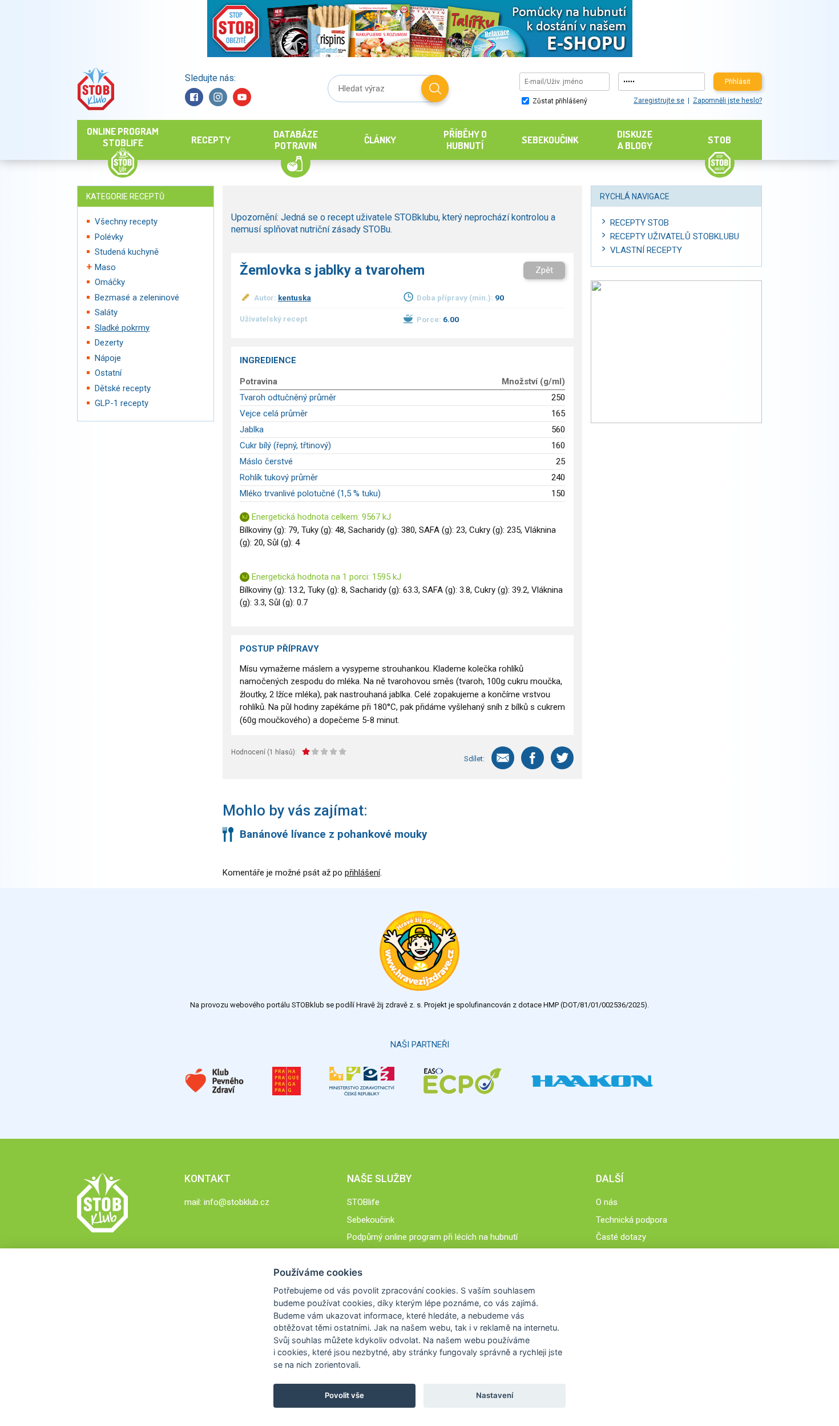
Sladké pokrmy (122, 328)
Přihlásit (738, 82)
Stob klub (95, 88)
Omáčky (110, 282)
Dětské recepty (123, 388)
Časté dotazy (621, 1237)
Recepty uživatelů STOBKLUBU (674, 236)
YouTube (242, 97)
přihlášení (362, 872)
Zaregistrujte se (659, 101)
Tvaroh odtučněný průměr (288, 397)
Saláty (106, 312)
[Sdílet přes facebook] (532, 757)
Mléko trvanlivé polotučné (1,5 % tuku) (310, 493)
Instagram (218, 97)
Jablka (252, 429)
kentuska (294, 297)
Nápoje (108, 358)
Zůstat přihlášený (559, 101)
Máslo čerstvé (266, 461)
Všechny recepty (126, 221)
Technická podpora (631, 1220)
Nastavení (494, 1395)
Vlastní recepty (646, 250)
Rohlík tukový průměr (279, 477)
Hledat (435, 88)
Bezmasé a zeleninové (137, 297)
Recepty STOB (639, 223)
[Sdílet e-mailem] (502, 757)
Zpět (544, 270)
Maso (105, 267)
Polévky (109, 237)
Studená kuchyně (127, 252)
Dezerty (109, 343)
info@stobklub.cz (236, 1202)
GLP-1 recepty (121, 403)
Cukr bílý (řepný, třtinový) (285, 445)
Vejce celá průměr (274, 413)
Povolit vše (344, 1395)
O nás (607, 1202)
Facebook (194, 97)
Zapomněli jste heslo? (727, 101)
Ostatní (108, 373)
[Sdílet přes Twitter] (562, 757)
